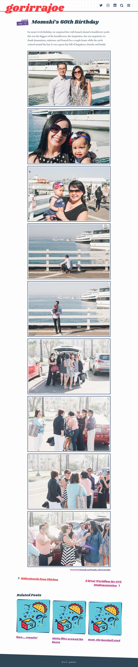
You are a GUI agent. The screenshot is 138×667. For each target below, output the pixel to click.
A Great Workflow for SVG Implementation (103, 583)
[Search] (121, 5)
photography (104, 570)
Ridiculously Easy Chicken (39, 579)
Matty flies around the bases (67, 640)
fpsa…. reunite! (27, 637)
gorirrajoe (35, 8)
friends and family (88, 570)
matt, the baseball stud (104, 640)
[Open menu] (128, 5)
